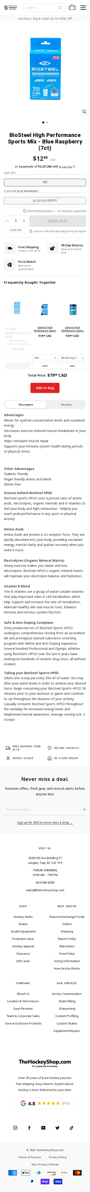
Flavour (21, 191)
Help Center (67, 906)
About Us (23, 994)
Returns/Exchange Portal (67, 917)
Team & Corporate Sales (23, 1016)
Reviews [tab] (66, 404)
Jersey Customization (67, 994)
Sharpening (67, 1008)
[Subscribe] (82, 809)
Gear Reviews (23, 1008)
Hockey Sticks (23, 917)
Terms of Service (29, 1157)
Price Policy (67, 953)
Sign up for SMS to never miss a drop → (45, 822)
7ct (45, 182)
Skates (23, 924)
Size (10, 172)
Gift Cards (23, 961)
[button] (45, 167)
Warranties (67, 946)
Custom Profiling (66, 1016)
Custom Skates (67, 1023)
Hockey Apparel (23, 946)
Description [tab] (26, 404)
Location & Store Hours (23, 1001)
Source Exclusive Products (23, 1023)
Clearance (23, 953)
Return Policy (67, 939)
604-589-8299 (45, 882)
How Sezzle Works (67, 968)
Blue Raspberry (45, 200)
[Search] (60, 7)
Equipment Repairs (67, 1031)
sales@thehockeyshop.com (45, 890)
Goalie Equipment (23, 931)
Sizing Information (67, 961)
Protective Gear (23, 939)
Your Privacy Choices (45, 1164)
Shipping (67, 931)
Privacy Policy (58, 1157)
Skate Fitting (67, 1001)
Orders (67, 924)
